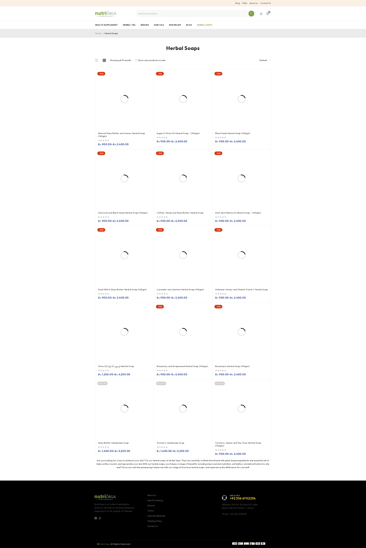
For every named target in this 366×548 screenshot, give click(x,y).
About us (253, 3)
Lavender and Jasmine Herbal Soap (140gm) (180, 289)
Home (98, 33)
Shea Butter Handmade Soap (113, 442)
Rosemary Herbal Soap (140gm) (232, 366)
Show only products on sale (151, 60)
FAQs (244, 3)
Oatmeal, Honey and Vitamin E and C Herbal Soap (241, 289)
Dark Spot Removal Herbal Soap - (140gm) (238, 212)
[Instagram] (100, 518)
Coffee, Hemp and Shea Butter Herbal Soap (180, 212)
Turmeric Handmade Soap (170, 442)
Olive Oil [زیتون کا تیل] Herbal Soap (116, 366)
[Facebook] (95, 518)
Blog (237, 3)
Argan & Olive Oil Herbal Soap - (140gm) (178, 133)
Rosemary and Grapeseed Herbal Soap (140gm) (182, 366)
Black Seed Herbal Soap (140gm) (232, 133)
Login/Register (261, 13)
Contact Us (265, 3)
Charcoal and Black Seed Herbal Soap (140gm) (123, 212)
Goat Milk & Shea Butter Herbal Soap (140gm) (122, 289)
